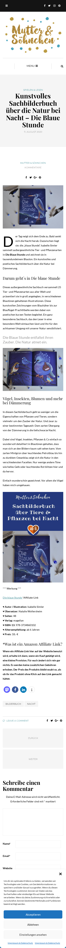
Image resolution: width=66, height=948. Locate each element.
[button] (60, 874)
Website (7, 868)
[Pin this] (40, 177)
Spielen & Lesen (33, 90)
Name (6, 843)
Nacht (31, 703)
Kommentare (33, 167)
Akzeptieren (33, 914)
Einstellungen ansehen (33, 934)
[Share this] (26, 177)
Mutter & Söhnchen (33, 163)
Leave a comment (17, 720)
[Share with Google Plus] (35, 177)
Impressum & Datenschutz (20, 943)
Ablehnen (33, 924)
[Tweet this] (30, 177)
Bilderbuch (13, 703)
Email (6, 855)
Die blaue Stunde (13, 597)
